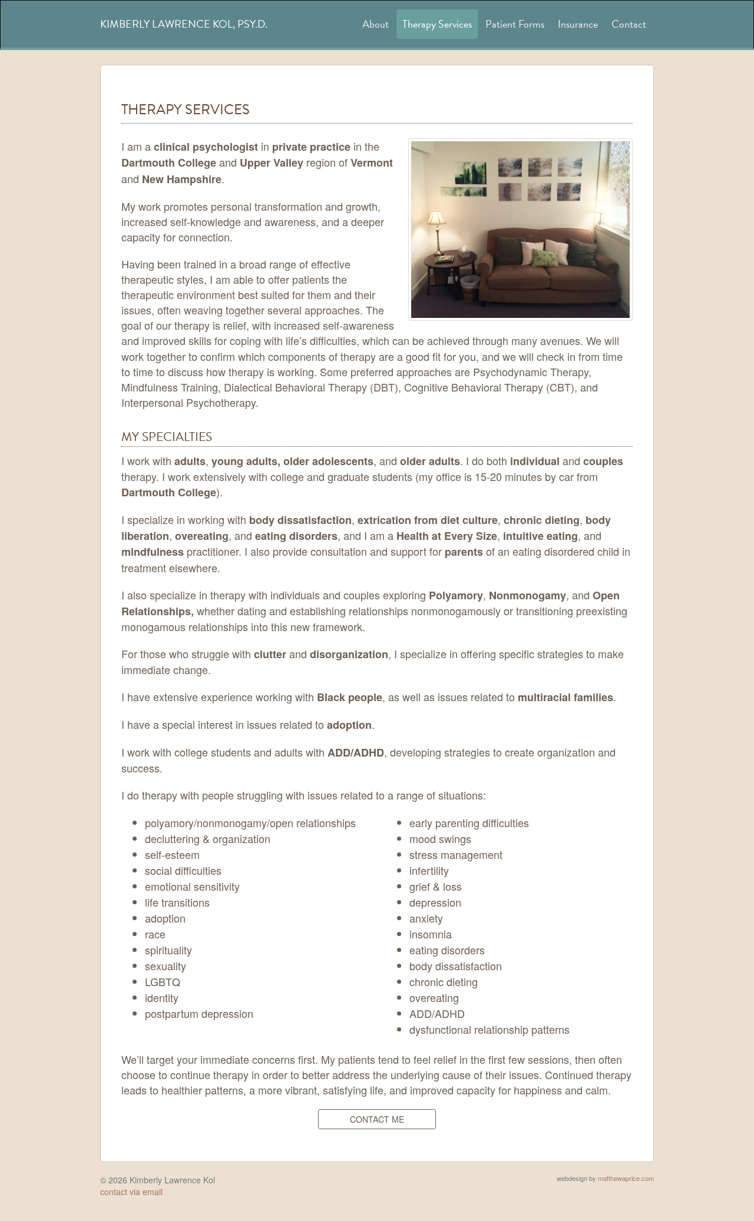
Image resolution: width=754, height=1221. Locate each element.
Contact (628, 24)
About (375, 24)
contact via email (131, 1191)
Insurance (578, 24)
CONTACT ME (377, 1119)
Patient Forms (514, 24)
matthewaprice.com (626, 1178)
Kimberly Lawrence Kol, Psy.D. (183, 24)
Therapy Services (437, 24)
